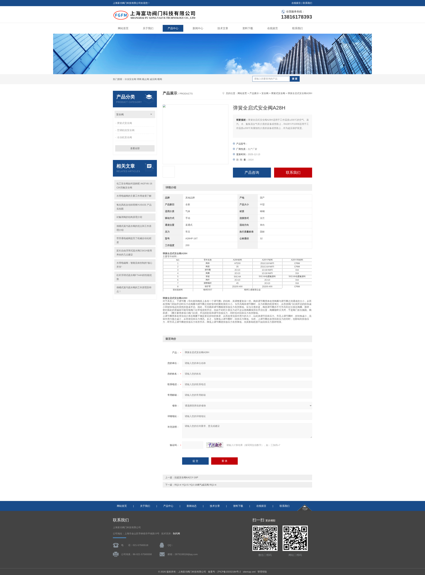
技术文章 (222, 28)
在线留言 (296, 3)
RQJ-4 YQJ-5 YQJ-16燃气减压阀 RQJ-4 (195, 484)
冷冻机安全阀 (124, 137)
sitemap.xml (249, 571)
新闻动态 (192, 505)
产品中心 (173, 28)
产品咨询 (252, 172)
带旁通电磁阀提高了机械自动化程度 (134, 240)
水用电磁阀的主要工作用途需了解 (134, 195)
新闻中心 (198, 28)
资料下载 (247, 28)
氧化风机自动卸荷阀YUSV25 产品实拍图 (134, 206)
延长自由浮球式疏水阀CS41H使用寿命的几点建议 (134, 252)
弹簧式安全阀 (124, 123)
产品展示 (254, 93)
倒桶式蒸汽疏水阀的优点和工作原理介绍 (134, 228)
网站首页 (123, 28)
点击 (151, 114)
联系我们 (307, 3)
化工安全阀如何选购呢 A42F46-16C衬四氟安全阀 (134, 185)
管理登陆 (262, 571)
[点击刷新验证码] (215, 445)
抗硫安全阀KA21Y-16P (186, 477)
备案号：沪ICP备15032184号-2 (224, 571)
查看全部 (135, 148)
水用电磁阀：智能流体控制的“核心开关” (134, 265)
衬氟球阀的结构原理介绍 (129, 217)
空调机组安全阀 (125, 130)
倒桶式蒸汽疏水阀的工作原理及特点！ (134, 289)
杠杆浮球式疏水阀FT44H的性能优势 (134, 277)
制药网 (176, 533)
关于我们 (148, 28)
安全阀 (120, 114)
